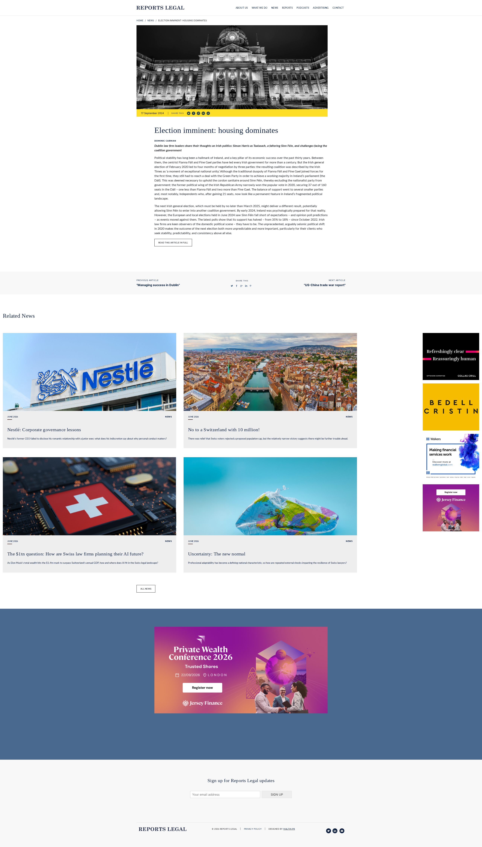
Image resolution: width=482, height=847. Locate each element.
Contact (338, 8)
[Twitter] (328, 830)
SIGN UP (277, 794)
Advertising (321, 8)
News (274, 8)
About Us (242, 8)
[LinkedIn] (335, 830)
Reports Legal (160, 8)
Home (140, 20)
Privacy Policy (253, 829)
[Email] (341, 830)
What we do (260, 8)
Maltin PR (289, 829)
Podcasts (303, 8)
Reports (287, 8)
